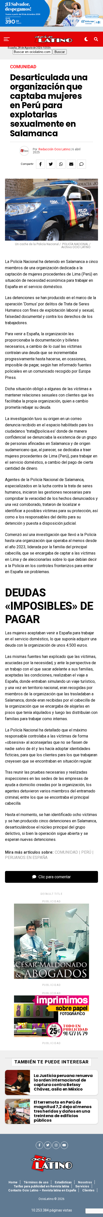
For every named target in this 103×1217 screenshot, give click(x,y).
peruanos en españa (26, 858)
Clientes (88, 1190)
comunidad (66, 852)
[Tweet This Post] (50, 164)
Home (13, 1182)
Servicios (82, 1186)
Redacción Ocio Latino (54, 149)
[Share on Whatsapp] (61, 164)
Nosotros (85, 1182)
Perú (86, 852)
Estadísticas (63, 1182)
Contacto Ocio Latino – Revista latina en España (42, 1190)
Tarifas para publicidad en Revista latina (41, 1186)
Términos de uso (36, 1182)
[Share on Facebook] (40, 164)
